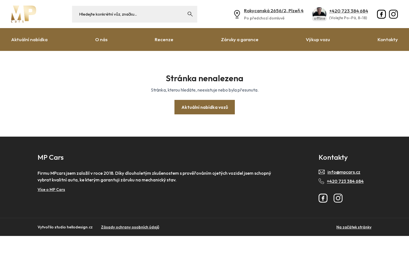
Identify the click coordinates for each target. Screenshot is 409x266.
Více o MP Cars (51, 189)
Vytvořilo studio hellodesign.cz (65, 227)
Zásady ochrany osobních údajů (130, 227)
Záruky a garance (239, 39)
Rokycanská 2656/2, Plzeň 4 (274, 10)
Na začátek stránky (353, 227)
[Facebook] (381, 14)
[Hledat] (190, 14)
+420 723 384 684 (348, 11)
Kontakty (388, 39)
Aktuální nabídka (29, 39)
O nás (101, 39)
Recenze (164, 39)
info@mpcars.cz (343, 172)
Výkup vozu (318, 39)
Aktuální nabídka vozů (204, 107)
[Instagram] (393, 14)
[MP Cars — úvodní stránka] (23, 14)
